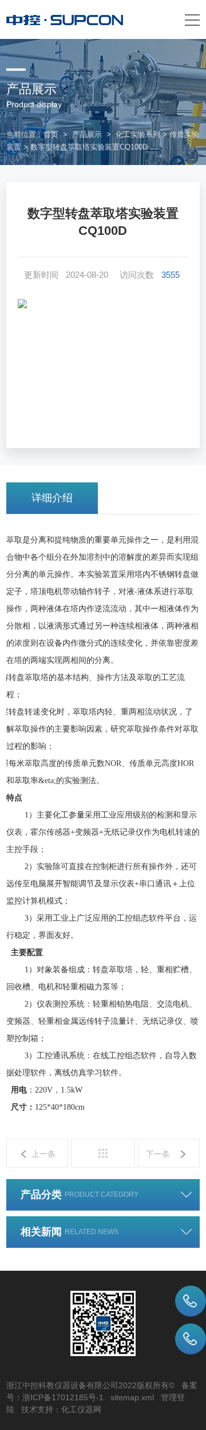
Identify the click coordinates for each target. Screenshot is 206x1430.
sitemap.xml (132, 1397)
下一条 (158, 1153)
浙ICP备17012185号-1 (63, 1397)
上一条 (43, 1153)
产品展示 (87, 134)
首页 (50, 134)
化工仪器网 (81, 1409)
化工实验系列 (138, 134)
